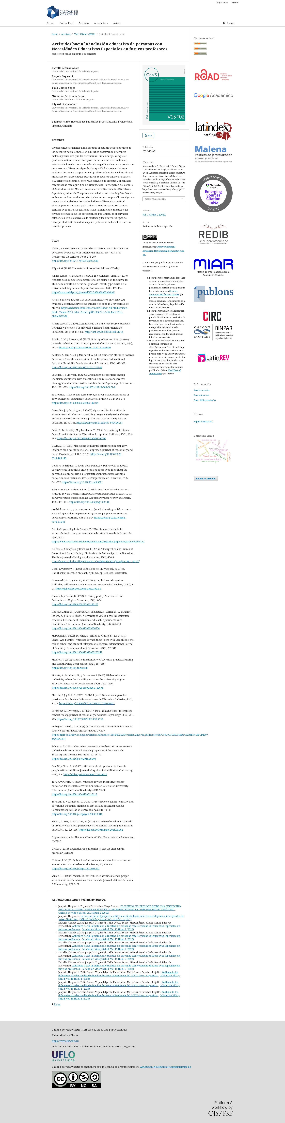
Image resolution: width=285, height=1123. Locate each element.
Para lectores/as (201, 390)
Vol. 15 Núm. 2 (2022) (84, 34)
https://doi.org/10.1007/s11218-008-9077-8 (92, 387)
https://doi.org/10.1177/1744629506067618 (75, 260)
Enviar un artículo (206, 478)
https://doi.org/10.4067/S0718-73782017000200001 (87, 703)
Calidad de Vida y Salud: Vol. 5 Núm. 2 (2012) (83, 912)
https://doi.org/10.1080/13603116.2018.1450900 (85, 347)
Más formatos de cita (155, 198)
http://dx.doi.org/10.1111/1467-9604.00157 (99, 422)
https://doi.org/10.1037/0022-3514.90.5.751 (80, 719)
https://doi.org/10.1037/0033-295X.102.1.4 (78, 588)
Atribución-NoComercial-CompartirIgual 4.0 (165, 1066)
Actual (50, 23)
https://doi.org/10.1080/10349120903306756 (76, 628)
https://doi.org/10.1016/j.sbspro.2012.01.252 (75, 868)
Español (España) (203, 421)
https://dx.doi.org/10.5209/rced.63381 (82, 482)
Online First (66, 23)
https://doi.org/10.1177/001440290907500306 (81, 438)
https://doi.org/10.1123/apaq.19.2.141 (89, 501)
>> (59, 1004)
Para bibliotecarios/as (205, 400)
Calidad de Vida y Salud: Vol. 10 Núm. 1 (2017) (105, 919)
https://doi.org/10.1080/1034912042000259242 (77, 652)
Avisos (117, 23)
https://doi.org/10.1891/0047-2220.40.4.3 (85, 774)
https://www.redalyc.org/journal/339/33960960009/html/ (83, 292)
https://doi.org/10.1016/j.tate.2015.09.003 (74, 758)
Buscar (230, 23)
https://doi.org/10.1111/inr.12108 (70, 667)
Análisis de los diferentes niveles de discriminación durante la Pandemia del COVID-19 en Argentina (118, 974)
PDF (149, 135)
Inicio (55, 34)
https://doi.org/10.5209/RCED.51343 (104, 331)
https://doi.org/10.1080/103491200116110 (74, 794)
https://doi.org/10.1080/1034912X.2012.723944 (77, 367)
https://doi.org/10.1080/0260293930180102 (75, 604)
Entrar (235, 2)
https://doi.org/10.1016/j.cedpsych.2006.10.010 (77, 814)
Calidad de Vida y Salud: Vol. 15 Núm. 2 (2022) (108, 929)
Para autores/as (201, 395)
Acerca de (100, 23)
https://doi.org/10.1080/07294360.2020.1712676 (77, 687)
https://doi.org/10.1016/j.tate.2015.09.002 (101, 829)
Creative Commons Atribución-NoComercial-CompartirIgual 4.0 (163, 250)
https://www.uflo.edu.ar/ (65, 1040)
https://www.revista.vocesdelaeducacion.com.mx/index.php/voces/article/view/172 (98, 541)
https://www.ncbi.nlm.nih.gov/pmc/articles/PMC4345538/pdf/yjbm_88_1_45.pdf (95, 561)
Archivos (84, 23)
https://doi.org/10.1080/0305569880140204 (75, 402)
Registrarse (222, 2)
